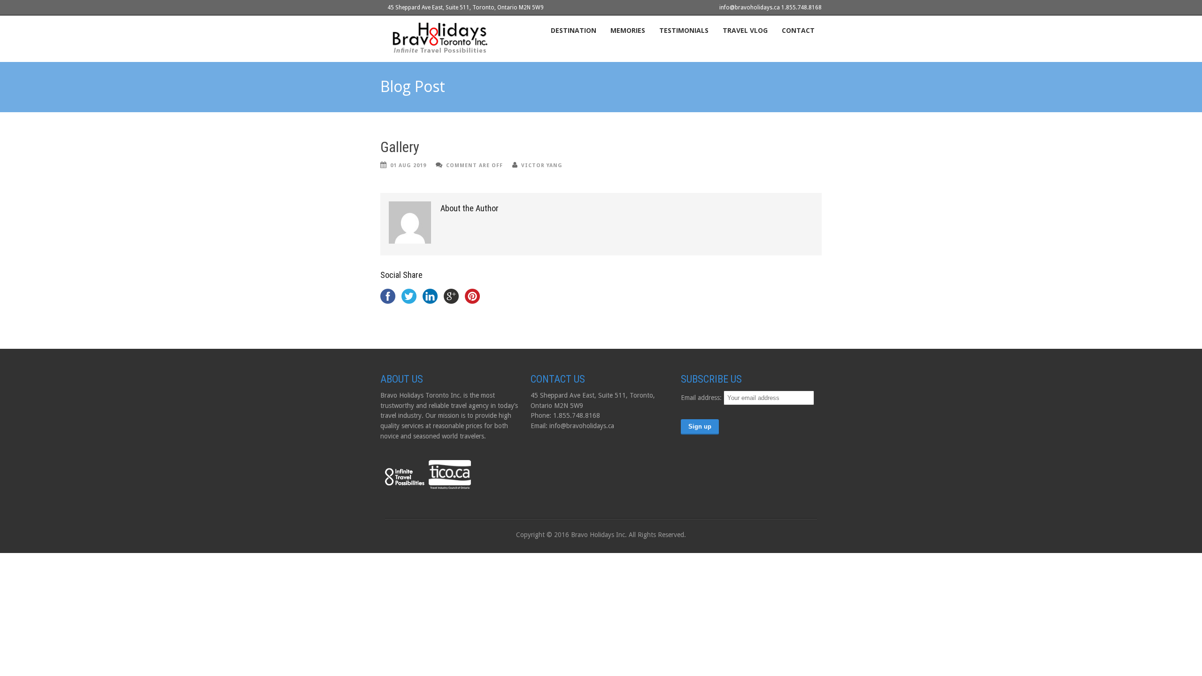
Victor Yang (541, 165)
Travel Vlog (745, 30)
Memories (627, 30)
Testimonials (684, 30)
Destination (573, 30)
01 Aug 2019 (408, 165)
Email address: (702, 397)
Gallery (399, 147)
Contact (798, 30)
